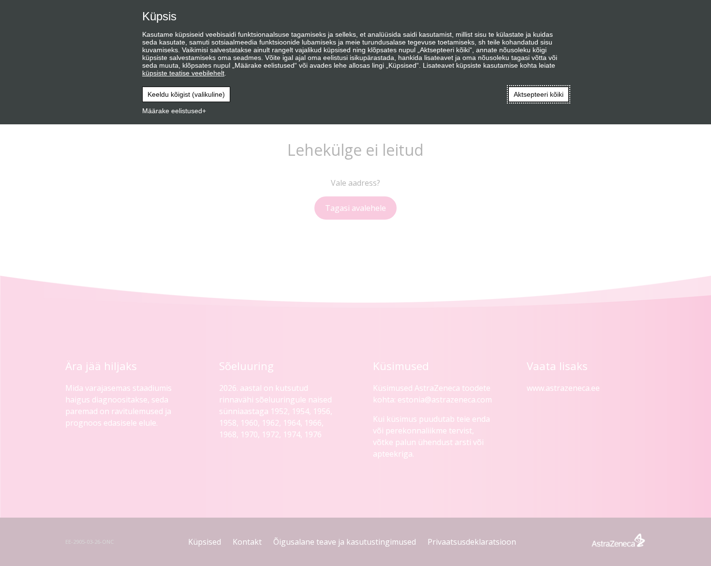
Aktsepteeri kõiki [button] (538, 94)
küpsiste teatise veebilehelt (183, 73)
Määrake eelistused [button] (172, 111)
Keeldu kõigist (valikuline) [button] (186, 94)
